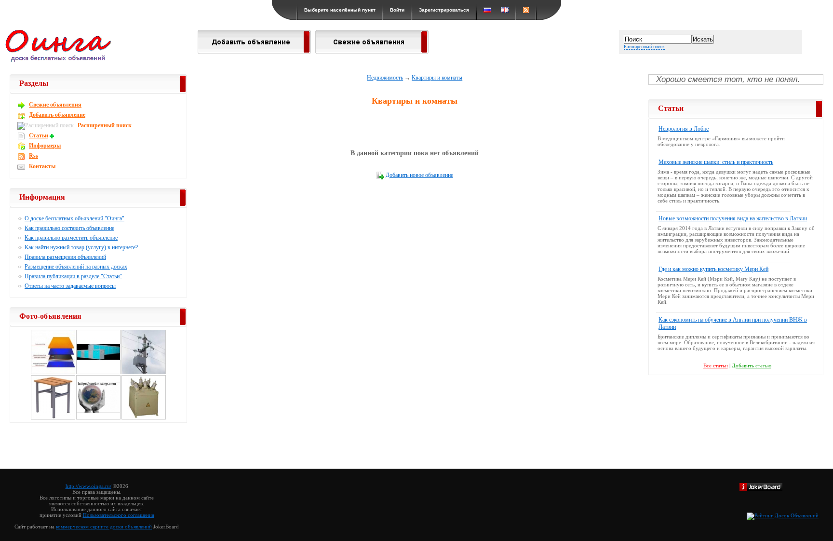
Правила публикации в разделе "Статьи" (73, 276)
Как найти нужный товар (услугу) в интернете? (81, 247)
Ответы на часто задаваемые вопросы (70, 286)
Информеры (45, 145)
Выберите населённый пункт (340, 10)
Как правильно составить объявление (69, 228)
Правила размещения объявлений (65, 257)
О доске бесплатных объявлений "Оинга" (74, 218)
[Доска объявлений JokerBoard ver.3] (760, 489)
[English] (504, 10)
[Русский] (487, 10)
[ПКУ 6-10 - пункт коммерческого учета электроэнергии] (143, 372)
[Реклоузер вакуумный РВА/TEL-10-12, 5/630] (143, 418)
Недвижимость (385, 77)
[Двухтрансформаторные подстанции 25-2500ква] (98, 372)
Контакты (42, 166)
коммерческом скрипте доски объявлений (104, 526)
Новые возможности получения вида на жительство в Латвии (732, 218)
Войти (397, 10)
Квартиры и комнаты (437, 77)
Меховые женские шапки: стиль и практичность (715, 162)
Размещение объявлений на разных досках (76, 266)
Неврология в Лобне (683, 128)
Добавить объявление (57, 114)
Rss (33, 155)
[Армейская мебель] (53, 418)
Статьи (38, 135)
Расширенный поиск (644, 46)
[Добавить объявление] (254, 51)
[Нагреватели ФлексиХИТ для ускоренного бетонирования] (53, 372)
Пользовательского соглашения (118, 515)
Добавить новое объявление (419, 175)
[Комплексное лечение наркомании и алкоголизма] (98, 418)
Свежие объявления (55, 104)
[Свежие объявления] (372, 51)
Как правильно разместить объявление (71, 237)
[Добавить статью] (53, 135)
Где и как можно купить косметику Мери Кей (713, 269)
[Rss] (526, 10)
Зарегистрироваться (444, 10)
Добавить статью (751, 365)
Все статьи (715, 365)
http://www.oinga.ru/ (88, 486)
